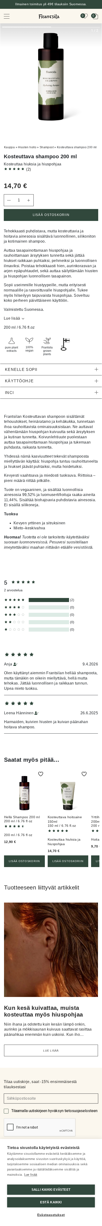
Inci (9, 393)
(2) (28, 169)
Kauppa (9, 147)
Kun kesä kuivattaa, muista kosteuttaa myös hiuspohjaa (43, 1011)
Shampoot (47, 147)
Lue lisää (12, 318)
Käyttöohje (19, 381)
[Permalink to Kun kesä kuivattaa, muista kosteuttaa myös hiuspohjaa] (51, 952)
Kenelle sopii (21, 370)
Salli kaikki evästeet (51, 1189)
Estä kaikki (51, 1202)
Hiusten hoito (27, 147)
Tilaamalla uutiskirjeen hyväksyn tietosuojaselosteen (54, 1111)
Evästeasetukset (51, 1215)
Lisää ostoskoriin (51, 215)
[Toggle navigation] (10, 16)
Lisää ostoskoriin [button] (24, 861)
